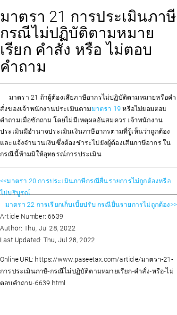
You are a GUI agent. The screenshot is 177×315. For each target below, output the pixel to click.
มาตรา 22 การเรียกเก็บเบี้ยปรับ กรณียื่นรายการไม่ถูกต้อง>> (91, 204)
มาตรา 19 (107, 108)
